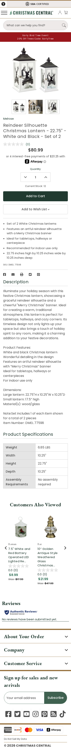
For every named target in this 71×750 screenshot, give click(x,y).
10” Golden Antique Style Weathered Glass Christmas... (47, 557)
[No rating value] (14, 144)
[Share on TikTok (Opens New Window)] (62, 714)
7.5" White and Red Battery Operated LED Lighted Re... (19, 555)
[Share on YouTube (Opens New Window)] (26, 714)
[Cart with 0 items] (66, 12)
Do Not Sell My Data (15, 739)
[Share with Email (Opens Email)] (13, 274)
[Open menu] (4, 12)
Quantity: (35, 169)
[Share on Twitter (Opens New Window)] (30, 274)
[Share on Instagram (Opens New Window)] (35, 714)
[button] (3, 4)
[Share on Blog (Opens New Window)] (53, 714)
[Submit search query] (64, 25)
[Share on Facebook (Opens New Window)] (4, 274)
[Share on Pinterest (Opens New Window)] (38, 274)
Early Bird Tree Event (35, 35)
